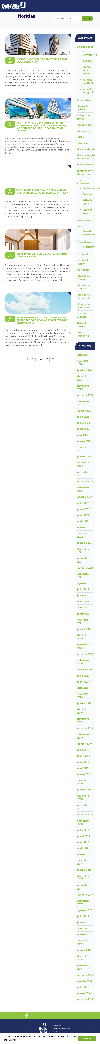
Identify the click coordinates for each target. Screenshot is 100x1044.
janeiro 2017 (84, 949)
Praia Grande (85, 242)
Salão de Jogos (87, 211)
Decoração (83, 130)
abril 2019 (82, 768)
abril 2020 (82, 687)
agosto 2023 (84, 410)
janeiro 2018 (84, 869)
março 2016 (84, 993)
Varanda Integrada (88, 90)
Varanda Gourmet (88, 81)
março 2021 (84, 613)
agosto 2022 (84, 496)
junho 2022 (83, 509)
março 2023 (84, 441)
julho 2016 (83, 987)
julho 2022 (83, 503)
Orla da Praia (85, 220)
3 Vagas (87, 60)
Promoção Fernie (83, 262)
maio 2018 (83, 842)
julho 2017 (83, 916)
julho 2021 (83, 589)
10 (40, 359)
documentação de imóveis (86, 157)
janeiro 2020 (84, 703)
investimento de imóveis (85, 172)
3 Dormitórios (90, 53)
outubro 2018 (85, 814)
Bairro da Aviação (82, 107)
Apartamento (85, 46)
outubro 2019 (85, 728)
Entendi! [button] (87, 1038)
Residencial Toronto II (83, 296)
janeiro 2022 (84, 542)
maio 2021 (83, 601)
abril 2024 (82, 354)
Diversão (82, 143)
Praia (80, 226)
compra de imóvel (83, 117)
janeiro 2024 (84, 370)
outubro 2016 (85, 974)
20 (46, 359)
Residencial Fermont (83, 277)
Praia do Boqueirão (89, 233)
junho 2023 (83, 422)
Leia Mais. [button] (13, 1040)
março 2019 (84, 774)
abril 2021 (82, 607)
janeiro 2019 (84, 789)
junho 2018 (83, 836)
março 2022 (84, 527)
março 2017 (84, 934)
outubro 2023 (85, 395)
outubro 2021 (85, 567)
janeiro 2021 (84, 629)
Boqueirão (89, 246)
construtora (84, 124)
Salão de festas (82, 324)
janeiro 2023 (84, 456)
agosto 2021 (84, 583)
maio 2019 (83, 761)
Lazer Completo (83, 182)
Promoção (83, 254)
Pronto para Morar (87, 70)
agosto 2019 (84, 743)
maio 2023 (83, 428)
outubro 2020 (85, 654)
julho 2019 (83, 749)
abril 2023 (82, 435)
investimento (85, 164)
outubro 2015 (85, 999)
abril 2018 (82, 848)
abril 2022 (82, 521)
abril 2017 (82, 928)
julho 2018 (83, 830)
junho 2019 (83, 755)
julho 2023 (83, 416)
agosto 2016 (84, 981)
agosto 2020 (84, 669)
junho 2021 (83, 595)
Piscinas (87, 194)
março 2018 (84, 854)
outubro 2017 (85, 894)
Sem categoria (83, 334)
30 (53, 359)
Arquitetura (84, 99)
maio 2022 (83, 515)
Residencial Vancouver (83, 306)
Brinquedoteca (91, 188)
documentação (86, 149)
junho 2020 (83, 681)
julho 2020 (83, 675)
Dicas (80, 136)
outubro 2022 (85, 481)
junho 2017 (83, 922)
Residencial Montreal (83, 287)
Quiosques (83, 269)
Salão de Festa (87, 202)
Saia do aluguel (81, 315)
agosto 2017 (84, 910)
